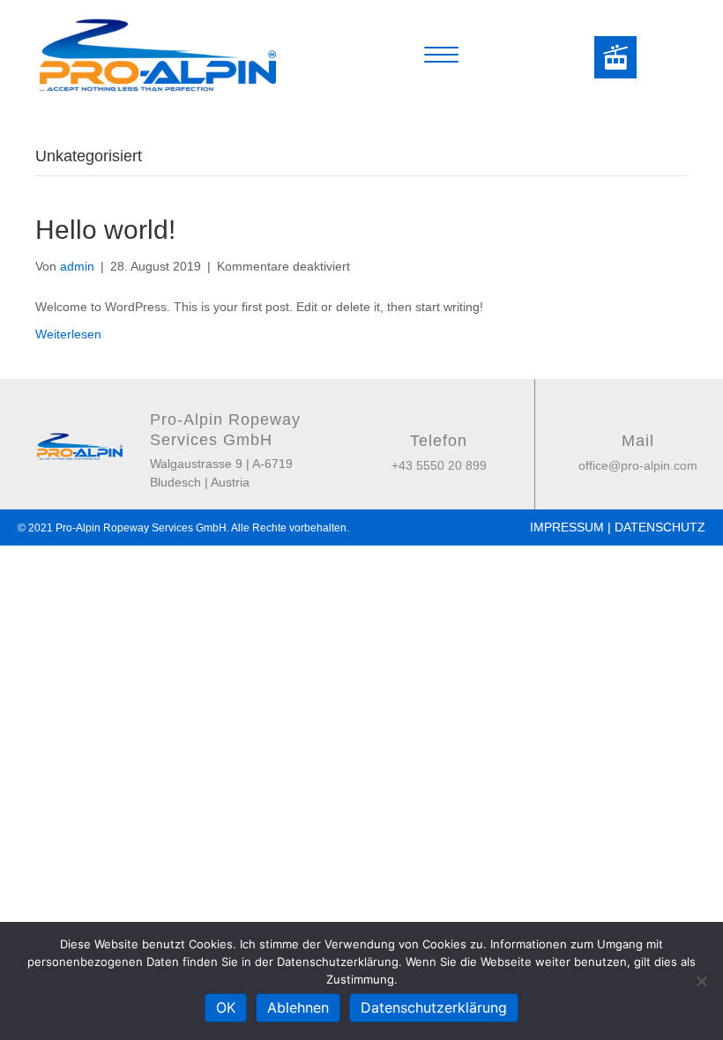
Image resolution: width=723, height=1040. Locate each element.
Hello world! (105, 229)
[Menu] (441, 56)
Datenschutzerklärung (434, 1007)
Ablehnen (298, 1007)
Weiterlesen (68, 334)
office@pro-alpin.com (637, 465)
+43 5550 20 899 (439, 465)
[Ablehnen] (701, 981)
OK (225, 1007)
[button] (615, 57)
